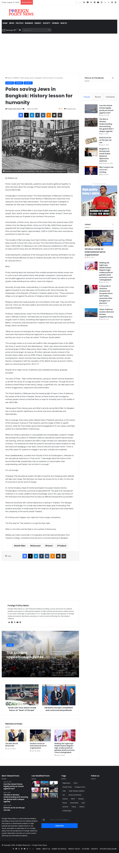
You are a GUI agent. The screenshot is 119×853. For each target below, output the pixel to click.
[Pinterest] (20, 622)
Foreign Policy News (14, 109)
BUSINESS (29, 23)
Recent (98, 97)
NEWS (11, 23)
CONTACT (94, 849)
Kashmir (65, 799)
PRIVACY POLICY (74, 849)
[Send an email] (23, 109)
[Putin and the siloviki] (45, 795)
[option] (40, 654)
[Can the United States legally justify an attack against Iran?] (91, 108)
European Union (80, 787)
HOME (10, 645)
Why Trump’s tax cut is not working (106, 169)
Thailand (62, 545)
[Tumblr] (37, 115)
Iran (64, 795)
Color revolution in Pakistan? (44, 2)
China (75, 783)
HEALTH (63, 23)
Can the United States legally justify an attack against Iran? (106, 109)
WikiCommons (60, 171)
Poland (49, 545)
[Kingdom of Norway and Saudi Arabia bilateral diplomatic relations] (91, 152)
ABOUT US (46, 849)
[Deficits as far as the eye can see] (91, 140)
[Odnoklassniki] (48, 115)
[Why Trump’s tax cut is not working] (91, 170)
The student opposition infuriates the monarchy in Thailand (24, 655)
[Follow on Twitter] (22, 109)
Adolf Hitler (20, 545)
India (64, 791)
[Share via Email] (54, 115)
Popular (87, 97)
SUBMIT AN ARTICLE (59, 849)
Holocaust (36, 545)
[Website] (9, 622)
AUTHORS (85, 849)
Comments (110, 97)
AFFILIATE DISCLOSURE (108, 849)
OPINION (55, 23)
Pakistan (81, 799)
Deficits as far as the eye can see (105, 140)
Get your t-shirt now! (99, 184)
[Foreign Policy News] (18, 12)
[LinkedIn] (32, 115)
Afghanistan (66, 783)
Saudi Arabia (74, 803)
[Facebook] (20, 115)
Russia (65, 803)
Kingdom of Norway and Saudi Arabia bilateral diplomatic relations (104, 155)
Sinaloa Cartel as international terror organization (38, 745)
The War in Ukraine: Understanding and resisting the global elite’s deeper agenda (106, 125)
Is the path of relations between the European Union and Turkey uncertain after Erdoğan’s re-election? (106, 294)
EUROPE (16, 78)
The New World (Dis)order (11, 744)
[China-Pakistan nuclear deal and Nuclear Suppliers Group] (91, 312)
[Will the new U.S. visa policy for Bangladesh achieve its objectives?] (54, 795)
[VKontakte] (43, 115)
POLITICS (19, 23)
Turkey (73, 807)
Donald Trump (67, 787)
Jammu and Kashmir (74, 795)
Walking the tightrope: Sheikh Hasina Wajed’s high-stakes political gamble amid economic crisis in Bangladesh (64, 748)
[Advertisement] (59, 53)
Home (5, 23)
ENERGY (38, 23)
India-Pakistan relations (76, 791)
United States (67, 811)
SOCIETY (46, 23)
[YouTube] (17, 622)
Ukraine (81, 807)
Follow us (95, 776)
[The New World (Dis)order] (15, 735)
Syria (83, 803)
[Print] (60, 115)
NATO (73, 799)
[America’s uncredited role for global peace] (54, 784)
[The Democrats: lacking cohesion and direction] (35, 796)
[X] (26, 115)
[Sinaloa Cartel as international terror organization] (40, 735)
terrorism (65, 807)
